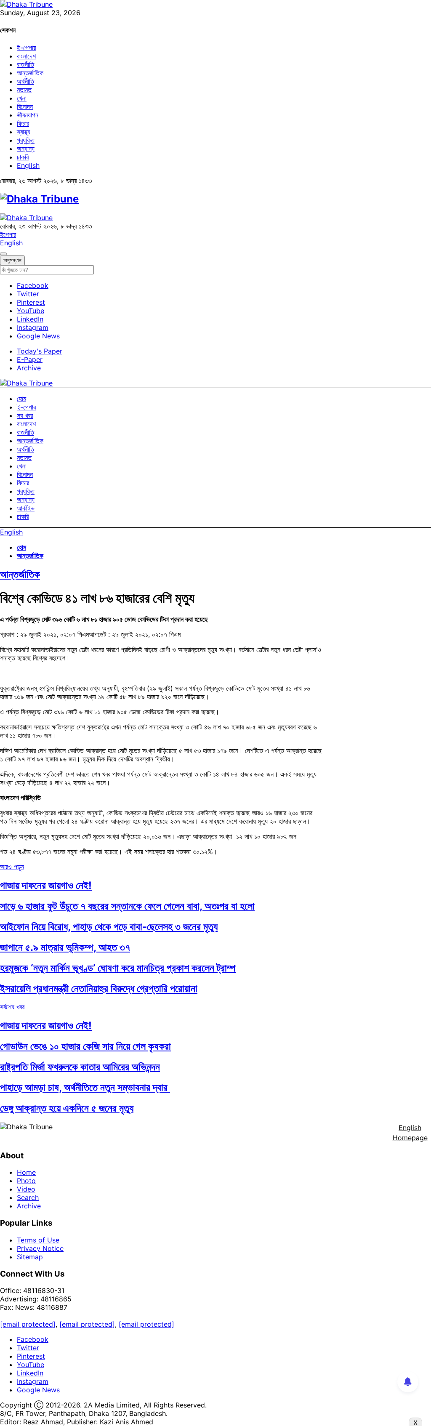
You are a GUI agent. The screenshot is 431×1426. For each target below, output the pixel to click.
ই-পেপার (26, 47)
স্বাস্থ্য (23, 132)
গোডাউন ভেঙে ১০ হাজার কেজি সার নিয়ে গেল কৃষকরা (85, 1046)
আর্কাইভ (26, 508)
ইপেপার (8, 234)
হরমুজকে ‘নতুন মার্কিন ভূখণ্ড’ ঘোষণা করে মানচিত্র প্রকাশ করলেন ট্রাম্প (118, 968)
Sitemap (30, 1257)
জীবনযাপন (27, 115)
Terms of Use (38, 1240)
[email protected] (28, 1324)
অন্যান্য (26, 148)
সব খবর (25, 415)
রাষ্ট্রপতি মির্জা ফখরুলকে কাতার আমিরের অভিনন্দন (80, 1067)
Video (26, 1189)
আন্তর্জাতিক (30, 73)
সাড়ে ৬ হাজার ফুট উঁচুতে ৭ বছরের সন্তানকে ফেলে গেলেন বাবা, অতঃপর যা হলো (127, 906)
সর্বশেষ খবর (12, 1007)
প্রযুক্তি (26, 140)
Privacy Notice (40, 1248)
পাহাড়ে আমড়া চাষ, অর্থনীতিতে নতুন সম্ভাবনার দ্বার (85, 1087)
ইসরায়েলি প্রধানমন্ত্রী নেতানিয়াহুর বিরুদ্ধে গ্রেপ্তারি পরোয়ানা (98, 988)
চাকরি (23, 157)
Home (26, 1172)
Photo (26, 1180)
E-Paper (30, 359)
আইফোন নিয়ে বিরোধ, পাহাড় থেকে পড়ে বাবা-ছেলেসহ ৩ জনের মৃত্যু (109, 927)
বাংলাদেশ (26, 56)
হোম (21, 398)
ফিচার (23, 123)
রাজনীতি (25, 64)
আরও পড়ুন (12, 866)
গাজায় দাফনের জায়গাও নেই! (46, 885)
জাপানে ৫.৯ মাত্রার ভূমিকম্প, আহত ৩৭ (65, 947)
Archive (29, 368)
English (28, 165)
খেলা (22, 98)
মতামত (24, 89)
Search (28, 1197)
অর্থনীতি (25, 81)
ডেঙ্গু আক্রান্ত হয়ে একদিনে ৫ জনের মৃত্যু (66, 1108)
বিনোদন (25, 106)
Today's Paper (39, 351)
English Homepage (410, 1132)
